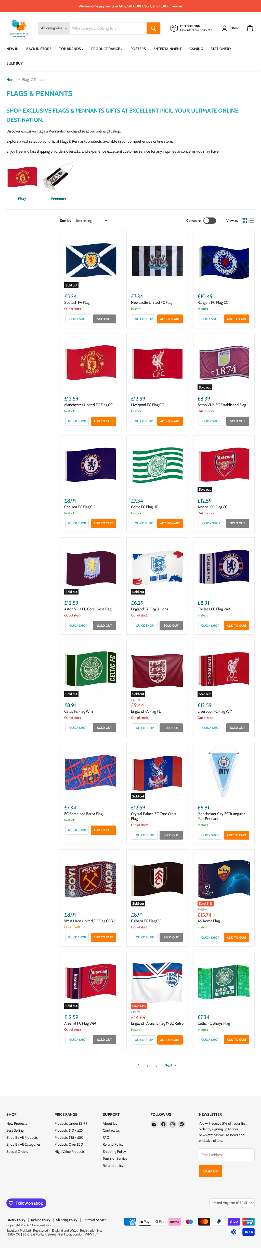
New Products (16, 1123)
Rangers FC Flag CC (213, 302)
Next (168, 1065)
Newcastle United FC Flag (151, 302)
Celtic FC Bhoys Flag (214, 1023)
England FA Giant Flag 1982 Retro (157, 1023)
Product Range (106, 48)
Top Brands (70, 48)
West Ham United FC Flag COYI (89, 921)
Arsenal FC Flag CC (212, 507)
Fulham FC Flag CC (146, 921)
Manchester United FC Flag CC (88, 405)
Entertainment (167, 48)
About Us (110, 1123)
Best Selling (15, 1130)
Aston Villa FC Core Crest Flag (87, 609)
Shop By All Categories (23, 1144)
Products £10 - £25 (69, 1130)
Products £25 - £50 (69, 1137)
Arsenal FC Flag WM (80, 1023)
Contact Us (111, 1130)
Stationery (221, 48)
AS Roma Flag (209, 921)
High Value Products (70, 1151)
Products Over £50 (69, 1144)
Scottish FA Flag (76, 302)
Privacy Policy (15, 1220)
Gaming (196, 48)
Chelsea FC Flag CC (79, 507)
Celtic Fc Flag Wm (78, 711)
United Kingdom (229, 1203)
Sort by (65, 221)
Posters (138, 48)
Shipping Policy (114, 1151)
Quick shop (78, 319)
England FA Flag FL (146, 711)
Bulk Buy (14, 63)
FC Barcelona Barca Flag (83, 813)
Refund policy (113, 1165)
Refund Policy (113, 1144)
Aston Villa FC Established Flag (222, 405)
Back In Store (38, 48)
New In (12, 48)
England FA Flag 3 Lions (149, 609)
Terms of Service (115, 1158)
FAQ (106, 1137)
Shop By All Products (22, 1137)
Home (11, 80)
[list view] (251, 220)
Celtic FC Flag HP (145, 507)
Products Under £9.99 (71, 1123)
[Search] (153, 28)
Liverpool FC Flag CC (147, 405)
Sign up (210, 1171)
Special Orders (17, 1151)
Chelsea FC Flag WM (214, 609)
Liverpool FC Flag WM (215, 711)
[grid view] (244, 220)
